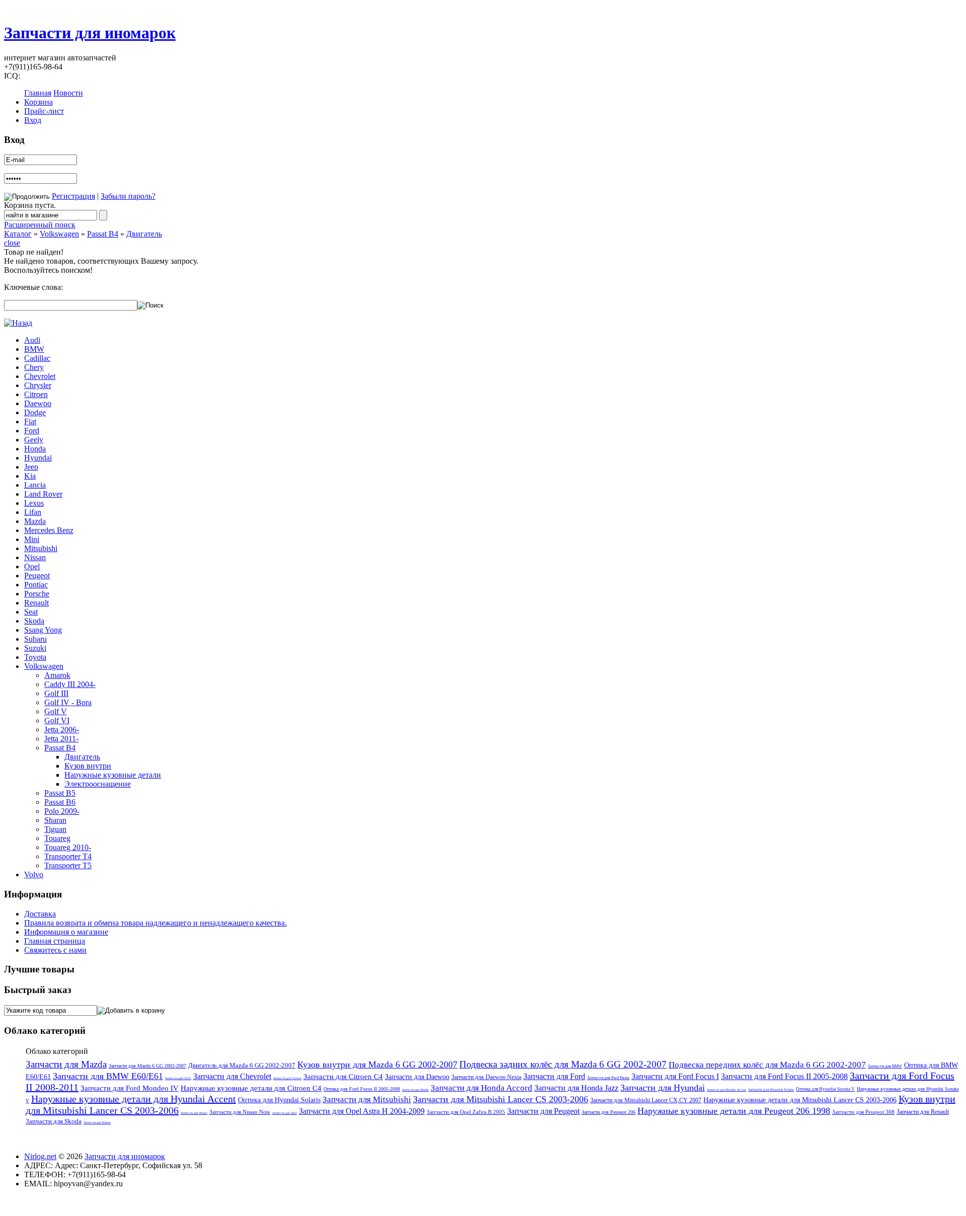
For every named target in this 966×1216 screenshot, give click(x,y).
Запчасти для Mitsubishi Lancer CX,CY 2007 (645, 1100)
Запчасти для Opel (284, 1112)
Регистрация (73, 196)
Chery (34, 367)
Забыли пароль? (128, 196)
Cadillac (37, 358)
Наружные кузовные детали (112, 775)
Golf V (55, 711)
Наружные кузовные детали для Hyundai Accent (133, 1098)
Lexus (34, 503)
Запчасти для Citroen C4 (343, 1077)
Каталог (18, 234)
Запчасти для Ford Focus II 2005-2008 (784, 1076)
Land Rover (43, 494)
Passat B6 (59, 802)
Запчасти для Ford (554, 1076)
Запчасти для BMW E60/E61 (108, 1076)
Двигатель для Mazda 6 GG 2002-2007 (241, 1065)
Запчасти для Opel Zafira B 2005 (466, 1112)
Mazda (35, 521)
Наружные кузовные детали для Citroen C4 (251, 1088)
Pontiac (36, 584)
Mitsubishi (40, 548)
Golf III (56, 693)
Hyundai (38, 457)
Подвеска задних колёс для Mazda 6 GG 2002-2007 (563, 1064)
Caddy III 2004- (70, 684)
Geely (33, 439)
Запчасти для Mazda (66, 1064)
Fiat (30, 421)
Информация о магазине (66, 932)
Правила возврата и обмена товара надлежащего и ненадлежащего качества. (155, 923)
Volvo (33, 874)
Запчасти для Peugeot (543, 1111)
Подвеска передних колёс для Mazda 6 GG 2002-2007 (767, 1065)
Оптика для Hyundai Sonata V (825, 1089)
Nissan (35, 557)
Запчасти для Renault (923, 1111)
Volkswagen (59, 234)
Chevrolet (39, 376)
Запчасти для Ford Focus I (675, 1076)
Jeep (31, 467)
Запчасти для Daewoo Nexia (486, 1077)
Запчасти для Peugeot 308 (863, 1112)
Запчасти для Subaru (97, 1122)
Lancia (35, 485)
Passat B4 (102, 234)
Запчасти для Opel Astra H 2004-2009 (362, 1111)
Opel (32, 566)
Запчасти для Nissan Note (239, 1112)
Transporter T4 (68, 856)
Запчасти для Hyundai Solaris (771, 1090)
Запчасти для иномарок (90, 33)
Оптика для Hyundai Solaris (279, 1100)
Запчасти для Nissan (194, 1112)
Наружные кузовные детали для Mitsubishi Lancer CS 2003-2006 (800, 1100)
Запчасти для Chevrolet (232, 1076)
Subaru (35, 639)
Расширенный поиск (39, 224)
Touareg (57, 838)
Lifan (32, 512)
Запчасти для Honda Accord (481, 1088)
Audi (32, 340)
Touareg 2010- (67, 847)
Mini (31, 539)
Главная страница (54, 941)
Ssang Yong (43, 630)
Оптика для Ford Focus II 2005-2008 (362, 1089)
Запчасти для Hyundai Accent (726, 1089)
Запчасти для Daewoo (417, 1077)
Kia (30, 476)
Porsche (36, 593)
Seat (31, 611)
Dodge (35, 412)
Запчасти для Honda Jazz (576, 1088)
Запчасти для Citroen (287, 1078)
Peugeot (37, 575)
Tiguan (55, 829)
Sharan (55, 820)
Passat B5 (59, 793)
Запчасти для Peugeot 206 (608, 1112)
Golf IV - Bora (68, 702)
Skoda (34, 621)
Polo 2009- (61, 811)
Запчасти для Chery (178, 1078)
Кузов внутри (87, 766)
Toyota (35, 657)
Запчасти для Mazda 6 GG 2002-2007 (147, 1066)
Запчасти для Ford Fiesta (608, 1078)
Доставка (40, 913)
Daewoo (37, 403)
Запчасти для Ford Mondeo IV (129, 1088)
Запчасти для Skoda (54, 1121)
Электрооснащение (97, 784)
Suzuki (35, 648)
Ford (31, 430)
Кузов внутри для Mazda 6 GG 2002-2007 (377, 1064)
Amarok (57, 675)
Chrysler (37, 385)
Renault (36, 602)
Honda (35, 448)
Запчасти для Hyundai (662, 1088)
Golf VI (56, 720)
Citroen (36, 394)
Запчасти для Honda (415, 1089)
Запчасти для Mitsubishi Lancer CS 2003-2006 (500, 1099)
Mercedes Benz (48, 530)
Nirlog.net (40, 1156)
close (12, 243)
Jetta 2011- (61, 738)
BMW (34, 349)
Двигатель (144, 234)
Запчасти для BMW (885, 1066)
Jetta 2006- (61, 729)
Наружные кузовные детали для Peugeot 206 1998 (733, 1111)
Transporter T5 (68, 865)
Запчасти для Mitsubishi (367, 1099)
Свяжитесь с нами (55, 950)
